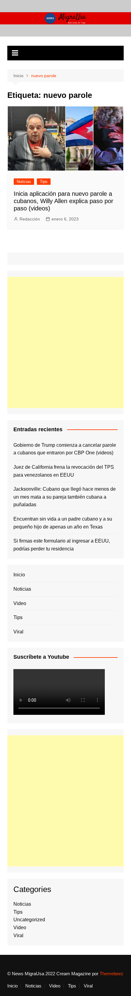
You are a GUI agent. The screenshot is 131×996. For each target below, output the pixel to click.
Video (19, 603)
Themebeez (111, 973)
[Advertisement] (65, 342)
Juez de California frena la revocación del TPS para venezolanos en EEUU (63, 471)
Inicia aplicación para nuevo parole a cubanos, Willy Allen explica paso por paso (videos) (63, 201)
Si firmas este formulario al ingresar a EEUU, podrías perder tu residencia (61, 544)
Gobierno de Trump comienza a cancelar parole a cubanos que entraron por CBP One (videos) (64, 449)
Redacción (29, 219)
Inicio (19, 574)
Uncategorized (29, 919)
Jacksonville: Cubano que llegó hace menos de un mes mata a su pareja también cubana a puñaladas (64, 496)
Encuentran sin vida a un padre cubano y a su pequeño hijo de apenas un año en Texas (62, 522)
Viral (18, 631)
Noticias (24, 181)
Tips (44, 181)
